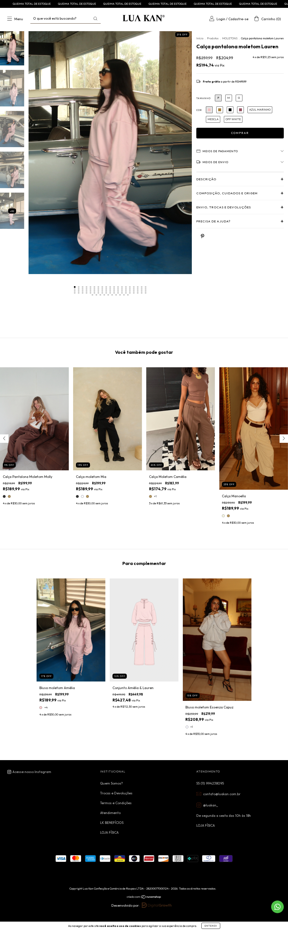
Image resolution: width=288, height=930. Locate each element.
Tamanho (203, 98)
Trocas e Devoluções (116, 793)
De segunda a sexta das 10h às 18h (223, 815)
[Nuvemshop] (144, 897)
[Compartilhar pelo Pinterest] (202, 236)
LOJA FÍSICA (109, 832)
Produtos (213, 38)
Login (221, 19)
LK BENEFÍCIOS (111, 822)
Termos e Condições (116, 803)
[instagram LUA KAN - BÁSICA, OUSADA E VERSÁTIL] (29, 772)
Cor (199, 110)
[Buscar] (95, 18)
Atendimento (110, 813)
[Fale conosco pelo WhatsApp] (277, 907)
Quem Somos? (111, 783)
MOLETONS (230, 38)
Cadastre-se (238, 19)
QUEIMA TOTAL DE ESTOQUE (19, 4)
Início (199, 38)
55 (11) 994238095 (210, 783)
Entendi (210, 925)
